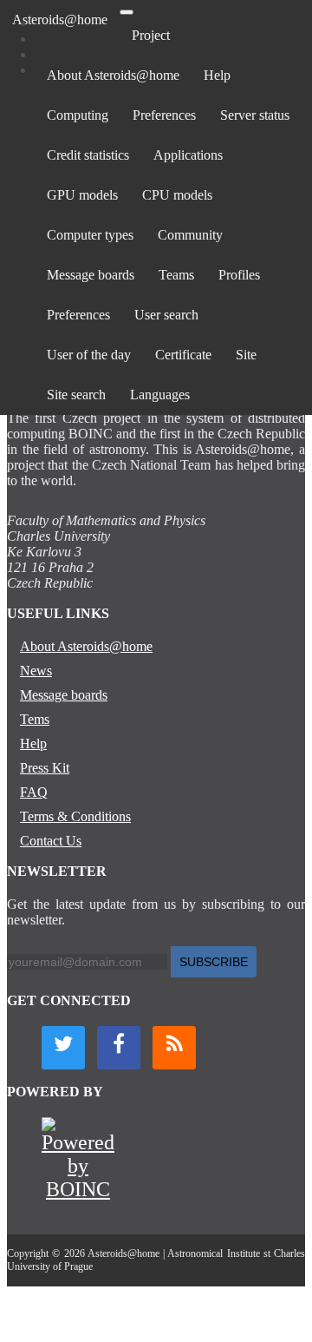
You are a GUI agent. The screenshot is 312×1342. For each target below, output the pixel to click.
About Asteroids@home (113, 75)
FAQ (34, 792)
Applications (188, 155)
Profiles (239, 274)
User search (166, 314)
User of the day (89, 354)
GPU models (82, 194)
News (36, 670)
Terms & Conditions (75, 816)
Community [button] (190, 234)
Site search (76, 394)
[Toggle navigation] (126, 12)
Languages (160, 394)
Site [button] (246, 354)
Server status (254, 115)
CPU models (177, 194)
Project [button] (151, 35)
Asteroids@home (59, 19)
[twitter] (63, 1047)
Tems (34, 719)
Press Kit (44, 767)
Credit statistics (88, 155)
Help (217, 75)
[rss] (174, 1047)
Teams (176, 274)
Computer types (90, 234)
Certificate (183, 354)
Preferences (164, 115)
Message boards (90, 274)
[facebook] (118, 1047)
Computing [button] (77, 115)
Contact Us (50, 840)
